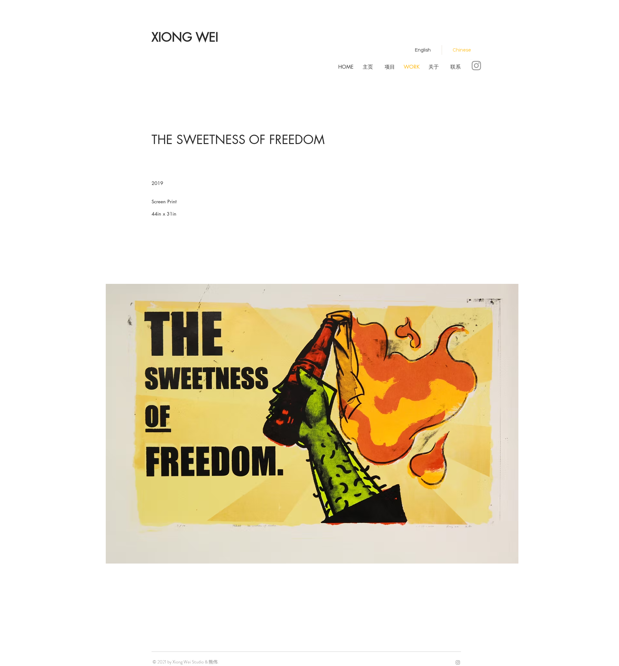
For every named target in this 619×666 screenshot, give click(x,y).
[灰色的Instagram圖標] (476, 65)
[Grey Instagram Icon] (458, 662)
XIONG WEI (185, 37)
